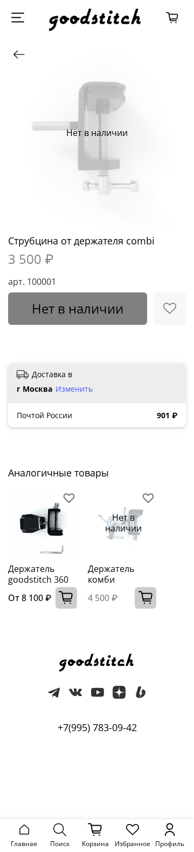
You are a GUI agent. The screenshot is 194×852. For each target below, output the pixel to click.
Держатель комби (111, 574)
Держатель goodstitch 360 (38, 574)
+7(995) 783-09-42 (97, 727)
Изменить (74, 389)
